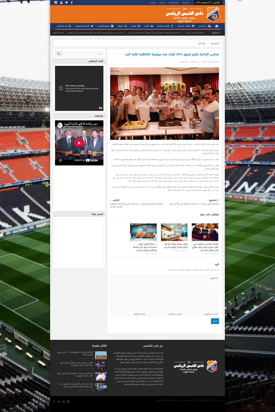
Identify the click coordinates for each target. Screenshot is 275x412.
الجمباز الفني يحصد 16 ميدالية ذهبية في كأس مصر (194, 202)
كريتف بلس (161, 400)
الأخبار (147, 26)
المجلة (120, 26)
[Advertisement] (79, 189)
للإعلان (162, 2)
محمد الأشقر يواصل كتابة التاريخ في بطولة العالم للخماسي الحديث (189, 32)
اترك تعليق (183, 62)
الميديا (133, 26)
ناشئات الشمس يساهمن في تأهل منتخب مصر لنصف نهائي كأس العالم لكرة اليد (205, 247)
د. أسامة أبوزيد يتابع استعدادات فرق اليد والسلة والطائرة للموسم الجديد (145, 247)
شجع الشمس (174, 2)
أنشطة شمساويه (82, 26)
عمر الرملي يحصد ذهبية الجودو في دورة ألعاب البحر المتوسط (75, 374)
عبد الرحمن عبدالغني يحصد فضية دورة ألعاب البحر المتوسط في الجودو (131, 32)
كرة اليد (201, 43)
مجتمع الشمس (104, 26)
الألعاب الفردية (163, 26)
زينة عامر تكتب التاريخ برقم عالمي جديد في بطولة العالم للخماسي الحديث (76, 385)
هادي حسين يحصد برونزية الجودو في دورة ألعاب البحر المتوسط (76, 364)
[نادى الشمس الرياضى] (190, 14)
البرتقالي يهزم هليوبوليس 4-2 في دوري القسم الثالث (75, 353)
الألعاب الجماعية (184, 26)
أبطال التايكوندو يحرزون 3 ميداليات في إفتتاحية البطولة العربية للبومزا (136, 204)
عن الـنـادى (203, 26)
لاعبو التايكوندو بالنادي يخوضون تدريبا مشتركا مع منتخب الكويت (73, 32)
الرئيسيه (215, 43)
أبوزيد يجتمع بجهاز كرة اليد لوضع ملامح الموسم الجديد (175, 245)
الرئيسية (186, 2)
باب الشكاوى (62, 26)
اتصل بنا (152, 2)
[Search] (58, 53)
